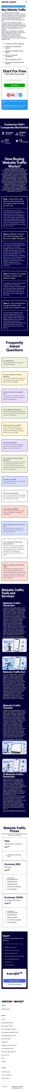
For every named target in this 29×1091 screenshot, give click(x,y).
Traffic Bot (4, 1042)
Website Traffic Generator (9, 1045)
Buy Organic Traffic (7, 1026)
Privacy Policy (5, 1072)
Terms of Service (6, 1075)
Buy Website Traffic (7, 1022)
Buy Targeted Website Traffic (9, 1032)
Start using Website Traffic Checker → (14, 739)
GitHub (3, 1005)
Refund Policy (5, 1078)
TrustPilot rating (23, 141)
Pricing (3, 1061)
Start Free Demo (14, 981)
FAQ (2, 1058)
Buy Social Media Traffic (8, 1029)
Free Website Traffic (7, 1048)
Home (3, 1019)
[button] (26, 2)
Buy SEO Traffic (6, 1039)
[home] (8, 2)
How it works (5, 1055)
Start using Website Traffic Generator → (14, 637)
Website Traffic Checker (8, 1052)
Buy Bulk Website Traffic (8, 1035)
